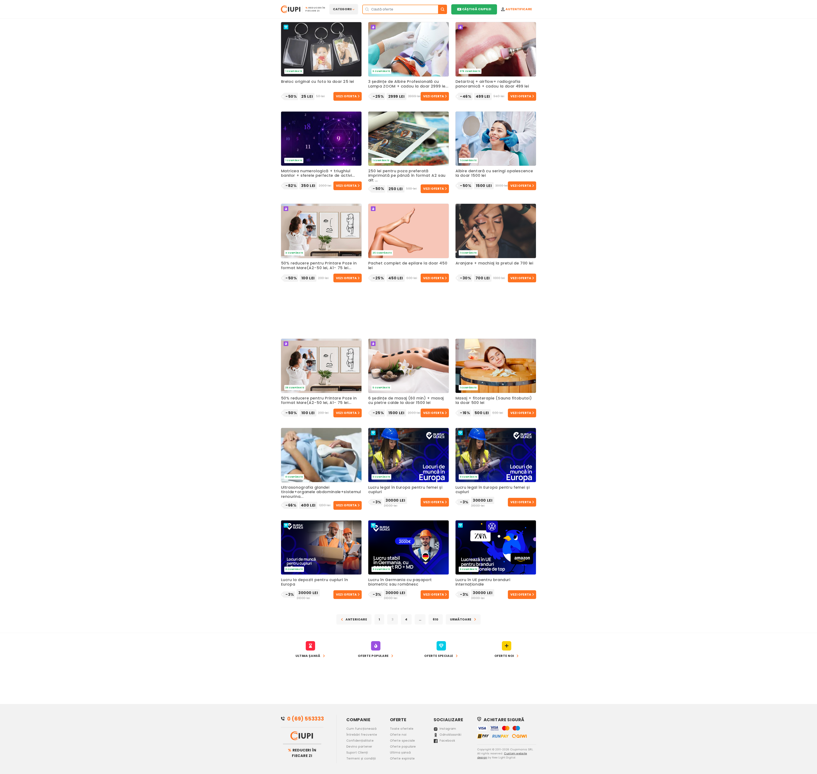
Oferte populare (403, 746)
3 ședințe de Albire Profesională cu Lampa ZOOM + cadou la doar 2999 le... (408, 84)
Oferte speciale (402, 740)
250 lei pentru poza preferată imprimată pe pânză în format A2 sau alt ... (407, 175)
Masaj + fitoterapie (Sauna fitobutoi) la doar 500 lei (494, 400)
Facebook (447, 740)
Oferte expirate (402, 758)
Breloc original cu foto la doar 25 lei (317, 81)
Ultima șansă (400, 752)
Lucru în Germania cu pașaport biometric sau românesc (400, 582)
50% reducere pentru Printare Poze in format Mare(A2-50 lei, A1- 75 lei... (319, 265)
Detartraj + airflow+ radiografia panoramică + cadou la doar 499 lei (492, 84)
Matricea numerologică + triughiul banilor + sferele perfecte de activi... (318, 173)
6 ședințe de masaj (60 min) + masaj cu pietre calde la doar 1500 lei (406, 400)
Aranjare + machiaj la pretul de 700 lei (494, 263)
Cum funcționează (361, 729)
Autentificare (519, 9)
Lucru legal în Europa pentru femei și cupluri (405, 490)
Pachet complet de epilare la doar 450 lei (407, 265)
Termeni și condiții (361, 758)
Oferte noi (398, 734)
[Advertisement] (408, 306)
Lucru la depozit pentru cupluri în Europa (314, 582)
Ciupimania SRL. (522, 749)
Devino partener (359, 746)
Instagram (447, 729)
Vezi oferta (346, 96)
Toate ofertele (402, 729)
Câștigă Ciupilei (476, 9)
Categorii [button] (342, 9)
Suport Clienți (357, 752)
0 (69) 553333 (305, 718)
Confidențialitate (360, 740)
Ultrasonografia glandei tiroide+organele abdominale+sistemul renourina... (321, 492)
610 (435, 619)
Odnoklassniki (450, 734)
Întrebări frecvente (361, 734)
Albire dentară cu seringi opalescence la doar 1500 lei (494, 173)
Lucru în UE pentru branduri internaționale (483, 582)
